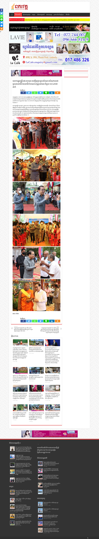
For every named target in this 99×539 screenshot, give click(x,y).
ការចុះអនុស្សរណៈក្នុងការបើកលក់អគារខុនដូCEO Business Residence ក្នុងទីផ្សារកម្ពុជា (50, 523)
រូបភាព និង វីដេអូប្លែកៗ (59, 14)
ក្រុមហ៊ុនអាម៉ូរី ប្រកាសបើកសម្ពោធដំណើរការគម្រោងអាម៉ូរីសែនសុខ (50, 516)
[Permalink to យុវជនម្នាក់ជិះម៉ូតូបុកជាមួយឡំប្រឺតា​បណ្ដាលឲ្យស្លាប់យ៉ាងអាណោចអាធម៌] (36, 370)
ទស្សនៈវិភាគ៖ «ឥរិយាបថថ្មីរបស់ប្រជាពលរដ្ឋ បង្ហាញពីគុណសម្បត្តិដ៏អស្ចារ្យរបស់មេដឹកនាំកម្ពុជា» (23, 516)
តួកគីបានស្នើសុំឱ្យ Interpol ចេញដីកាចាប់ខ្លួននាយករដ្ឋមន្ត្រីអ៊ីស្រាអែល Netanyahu (51, 485)
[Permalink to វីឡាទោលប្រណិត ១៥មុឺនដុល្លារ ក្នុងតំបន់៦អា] (40, 510)
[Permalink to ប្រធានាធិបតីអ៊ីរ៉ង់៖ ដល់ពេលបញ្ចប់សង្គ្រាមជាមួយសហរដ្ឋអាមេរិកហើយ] (40, 470)
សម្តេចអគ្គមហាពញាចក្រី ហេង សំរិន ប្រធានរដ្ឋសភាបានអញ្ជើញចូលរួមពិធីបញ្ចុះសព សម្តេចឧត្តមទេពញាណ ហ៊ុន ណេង (23, 329)
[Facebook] (23, 92)
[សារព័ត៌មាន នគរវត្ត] (19, 9)
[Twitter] (29, 92)
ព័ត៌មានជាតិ (17, 14)
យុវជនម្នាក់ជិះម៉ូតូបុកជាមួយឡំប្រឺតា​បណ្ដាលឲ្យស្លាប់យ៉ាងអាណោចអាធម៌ (36, 377)
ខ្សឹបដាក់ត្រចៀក (26, 14)
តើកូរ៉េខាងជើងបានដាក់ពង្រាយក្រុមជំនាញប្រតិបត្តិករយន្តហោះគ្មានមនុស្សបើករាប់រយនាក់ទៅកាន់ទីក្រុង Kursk (51, 477)
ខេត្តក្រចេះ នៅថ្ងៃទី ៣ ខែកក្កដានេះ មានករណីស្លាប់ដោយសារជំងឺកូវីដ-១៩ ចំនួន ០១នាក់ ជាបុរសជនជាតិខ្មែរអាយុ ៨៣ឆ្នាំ (23, 472)
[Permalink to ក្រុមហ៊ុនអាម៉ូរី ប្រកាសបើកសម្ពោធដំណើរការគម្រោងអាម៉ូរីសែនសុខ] (40, 517)
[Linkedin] (52, 92)
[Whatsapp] (34, 92)
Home (12, 15)
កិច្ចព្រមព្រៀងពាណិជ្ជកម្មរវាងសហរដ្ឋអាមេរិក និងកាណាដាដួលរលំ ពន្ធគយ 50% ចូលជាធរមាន (51, 463)
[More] (57, 92)
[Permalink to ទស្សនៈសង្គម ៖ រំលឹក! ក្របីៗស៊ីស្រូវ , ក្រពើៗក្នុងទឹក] (12, 500)
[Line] (46, 92)
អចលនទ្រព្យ (49, 14)
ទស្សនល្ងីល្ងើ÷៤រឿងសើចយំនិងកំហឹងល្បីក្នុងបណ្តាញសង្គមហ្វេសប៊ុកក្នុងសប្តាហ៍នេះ (23, 523)
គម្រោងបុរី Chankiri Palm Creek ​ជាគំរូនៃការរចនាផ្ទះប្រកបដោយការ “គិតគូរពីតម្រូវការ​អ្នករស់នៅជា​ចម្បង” (51, 530)
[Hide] (0, 31)
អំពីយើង (68, 14)
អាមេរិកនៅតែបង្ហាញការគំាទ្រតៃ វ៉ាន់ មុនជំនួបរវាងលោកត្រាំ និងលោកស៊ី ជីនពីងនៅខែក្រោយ (50, 491)
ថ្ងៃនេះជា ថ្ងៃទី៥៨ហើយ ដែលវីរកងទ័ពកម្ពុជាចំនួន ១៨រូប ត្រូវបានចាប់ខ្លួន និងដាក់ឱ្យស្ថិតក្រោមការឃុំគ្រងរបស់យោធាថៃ (23, 492)
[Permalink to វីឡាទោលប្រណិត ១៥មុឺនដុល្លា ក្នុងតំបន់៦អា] (40, 504)
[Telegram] (40, 92)
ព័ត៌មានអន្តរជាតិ (41, 14)
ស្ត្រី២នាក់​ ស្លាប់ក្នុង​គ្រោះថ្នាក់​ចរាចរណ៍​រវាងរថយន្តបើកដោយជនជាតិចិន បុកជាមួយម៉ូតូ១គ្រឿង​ (36, 349)
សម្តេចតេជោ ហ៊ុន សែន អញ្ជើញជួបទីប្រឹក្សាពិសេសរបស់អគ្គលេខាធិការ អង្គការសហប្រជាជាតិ (23, 480)
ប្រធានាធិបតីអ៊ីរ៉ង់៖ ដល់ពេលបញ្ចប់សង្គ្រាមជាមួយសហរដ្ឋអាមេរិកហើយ (51, 469)
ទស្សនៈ (34, 14)
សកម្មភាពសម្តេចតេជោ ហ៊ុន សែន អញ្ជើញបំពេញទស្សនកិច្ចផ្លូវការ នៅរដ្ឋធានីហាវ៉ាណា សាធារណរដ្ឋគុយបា (23, 465)
